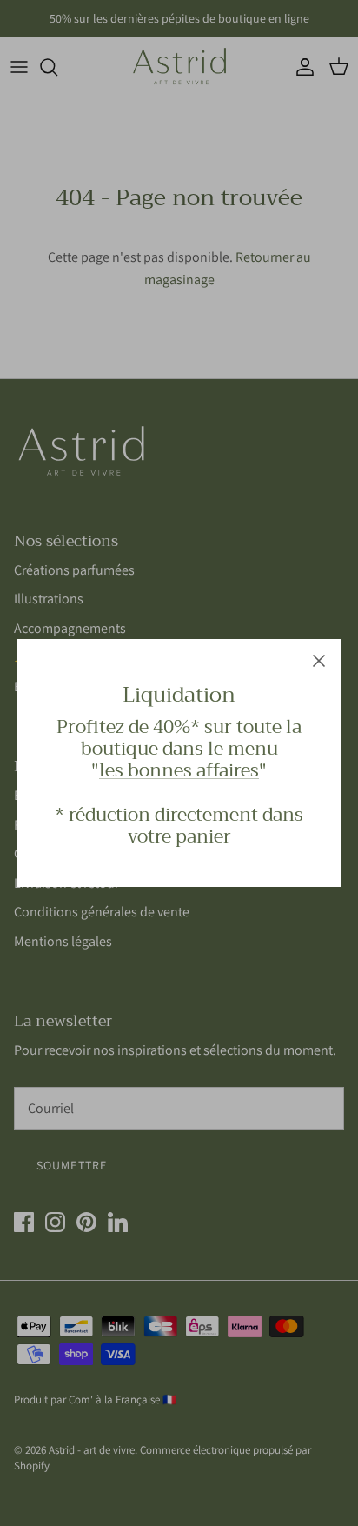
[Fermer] (319, 661)
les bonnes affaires (179, 770)
